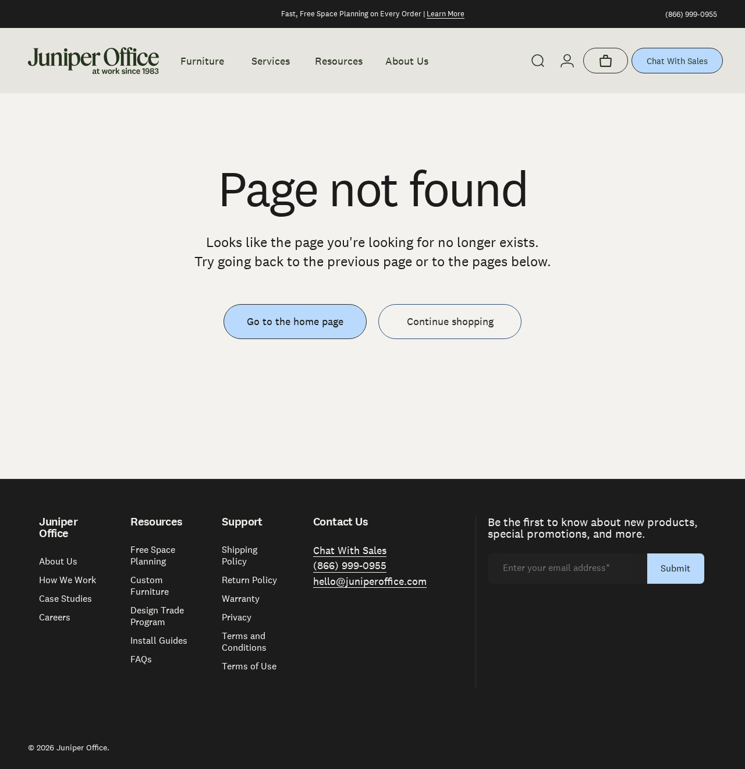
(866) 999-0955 (691, 14)
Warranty (241, 599)
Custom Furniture (149, 586)
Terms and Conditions (244, 642)
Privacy (236, 617)
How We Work (67, 580)
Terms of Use (249, 666)
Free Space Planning (152, 555)
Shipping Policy (239, 555)
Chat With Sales (677, 60)
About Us (58, 561)
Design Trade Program (157, 616)
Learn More (445, 14)
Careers (54, 617)
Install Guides (158, 641)
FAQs (141, 659)
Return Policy (249, 580)
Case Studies (65, 599)
